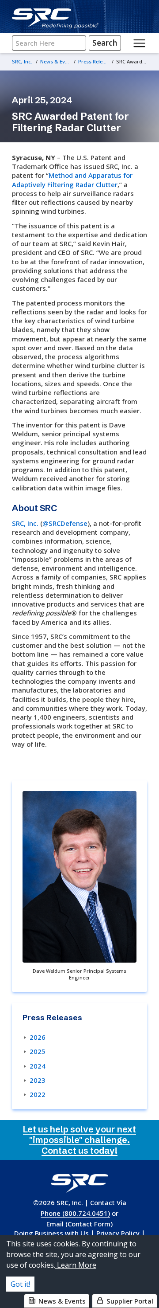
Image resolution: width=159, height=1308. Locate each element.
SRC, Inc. (25, 523)
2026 (37, 1037)
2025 (37, 1051)
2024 (37, 1065)
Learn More (75, 1265)
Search (104, 43)
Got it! (20, 1284)
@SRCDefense (64, 523)
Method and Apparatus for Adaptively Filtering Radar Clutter (72, 179)
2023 (37, 1080)
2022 (37, 1094)
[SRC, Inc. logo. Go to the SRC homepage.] (79, 1183)
